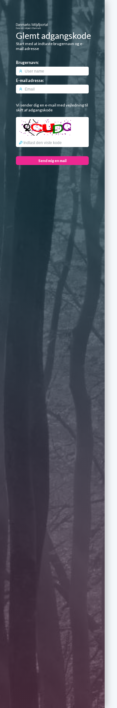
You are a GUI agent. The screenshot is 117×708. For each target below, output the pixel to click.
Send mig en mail (52, 160)
